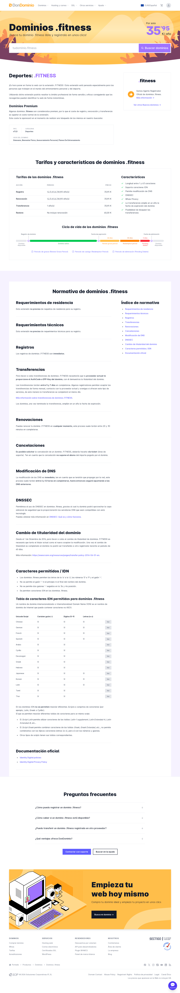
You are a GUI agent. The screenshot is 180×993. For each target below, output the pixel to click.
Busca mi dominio (103, 914)
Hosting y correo (58, 5)
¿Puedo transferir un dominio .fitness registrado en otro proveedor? (89, 828)
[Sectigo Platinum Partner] (160, 938)
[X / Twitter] (149, 964)
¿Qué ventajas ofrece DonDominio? (89, 838)
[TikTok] (157, 964)
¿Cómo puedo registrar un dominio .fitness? (89, 807)
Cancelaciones (132, 331)
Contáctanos (113, 943)
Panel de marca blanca (85, 954)
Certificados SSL (49, 950)
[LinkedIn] (166, 964)
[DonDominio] (21, 5)
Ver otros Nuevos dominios (146, 105)
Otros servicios (86, 5)
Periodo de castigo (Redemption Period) (90, 252)
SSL (73, 5)
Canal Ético (166, 974)
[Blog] (170, 964)
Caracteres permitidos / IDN (138, 348)
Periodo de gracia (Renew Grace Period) (49, 252)
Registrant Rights (124, 974)
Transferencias (132, 322)
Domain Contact (95, 974)
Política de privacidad (143, 974)
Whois (11, 947)
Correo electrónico (50, 947)
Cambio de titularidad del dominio (141, 344)
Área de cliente (114, 947)
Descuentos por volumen (85, 943)
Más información (144, 98)
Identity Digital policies (30, 757)
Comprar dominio (16, 943)
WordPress (46, 954)
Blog (110, 954)
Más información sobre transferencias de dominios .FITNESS (44, 398)
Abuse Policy (109, 974)
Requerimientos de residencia (139, 309)
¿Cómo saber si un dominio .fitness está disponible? (89, 818)
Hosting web (47, 943)
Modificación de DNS (135, 335)
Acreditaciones (15, 954)
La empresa (113, 950)
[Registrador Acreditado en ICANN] (167, 946)
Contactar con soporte (77, 852)
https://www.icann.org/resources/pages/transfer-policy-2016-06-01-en (65, 555)
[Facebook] (145, 964)
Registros (129, 318)
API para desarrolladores (85, 947)
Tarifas (12, 950)
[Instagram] (153, 964)
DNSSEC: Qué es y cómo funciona (65, 517)
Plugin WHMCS (81, 950)
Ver (108, 622)
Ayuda (101, 5)
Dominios (42, 5)
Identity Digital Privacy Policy (33, 762)
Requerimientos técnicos (136, 313)
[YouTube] (162, 964)
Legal (156, 974)
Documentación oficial (135, 353)
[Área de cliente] (168, 5)
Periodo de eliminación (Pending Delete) (130, 252)
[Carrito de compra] (161, 5)
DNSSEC (129, 340)
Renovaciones (131, 326)
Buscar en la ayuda (105, 852)
